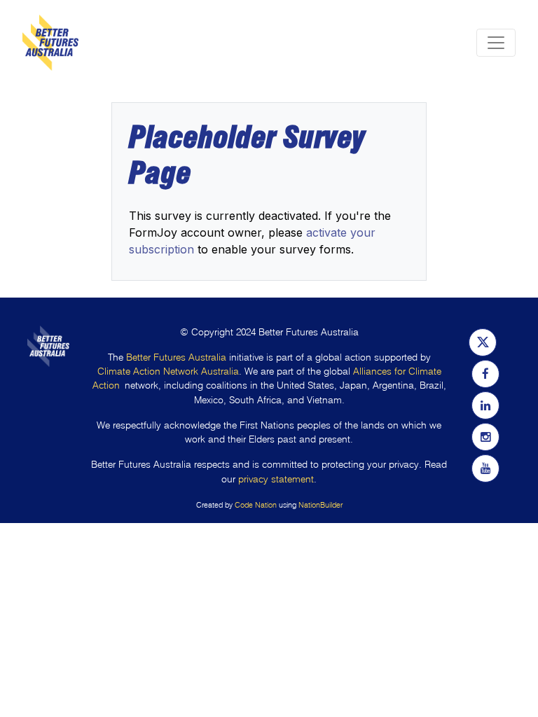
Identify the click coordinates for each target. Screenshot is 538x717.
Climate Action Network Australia (168, 371)
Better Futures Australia (176, 357)
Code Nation (256, 505)
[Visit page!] (483, 342)
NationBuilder (320, 505)
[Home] (50, 42)
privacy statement (276, 479)
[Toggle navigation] (496, 43)
